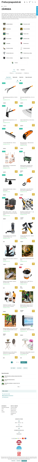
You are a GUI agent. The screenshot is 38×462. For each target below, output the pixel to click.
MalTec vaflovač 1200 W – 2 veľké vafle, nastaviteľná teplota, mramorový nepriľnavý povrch (10, 213)
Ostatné (16, 62)
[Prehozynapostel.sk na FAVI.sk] (19, 442)
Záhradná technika (9, 48)
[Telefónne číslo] (27, 2)
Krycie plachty (8, 38)
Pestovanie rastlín (26, 24)
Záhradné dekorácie (9, 53)
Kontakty (3, 411)
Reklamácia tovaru (14, 411)
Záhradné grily (25, 43)
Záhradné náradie (26, 48)
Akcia (12, 73)
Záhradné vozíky (26, 38)
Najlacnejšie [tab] (15, 77)
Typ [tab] (14, 69)
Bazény (7, 33)
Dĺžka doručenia (13, 408)
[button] (16, 102)
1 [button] (12, 362)
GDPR (3, 408)
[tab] (17, 80)
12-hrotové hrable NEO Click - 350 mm (9, 142)
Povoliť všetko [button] (24, 460)
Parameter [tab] (23, 69)
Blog (2, 410)
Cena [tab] (18, 69)
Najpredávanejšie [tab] (28, 77)
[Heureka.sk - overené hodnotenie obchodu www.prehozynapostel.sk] (19, 448)
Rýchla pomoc (5, 397)
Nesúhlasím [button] (18, 460)
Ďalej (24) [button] (23, 362)
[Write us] (19, 432)
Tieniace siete (25, 33)
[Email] (24, 2)
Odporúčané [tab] (8, 77)
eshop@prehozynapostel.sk (8, 395)
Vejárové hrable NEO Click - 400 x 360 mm (27, 119)
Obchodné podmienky (5, 407)
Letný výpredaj (19, 73)
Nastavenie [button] (13, 460)
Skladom (26, 73)
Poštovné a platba (14, 407)
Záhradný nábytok (9, 24)
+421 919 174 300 (19, 426)
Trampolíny (8, 43)
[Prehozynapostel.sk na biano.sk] (19, 454)
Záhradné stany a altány (27, 53)
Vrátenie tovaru (13, 410)
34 (16, 362)
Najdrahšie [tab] (21, 77)
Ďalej (18, 386)
